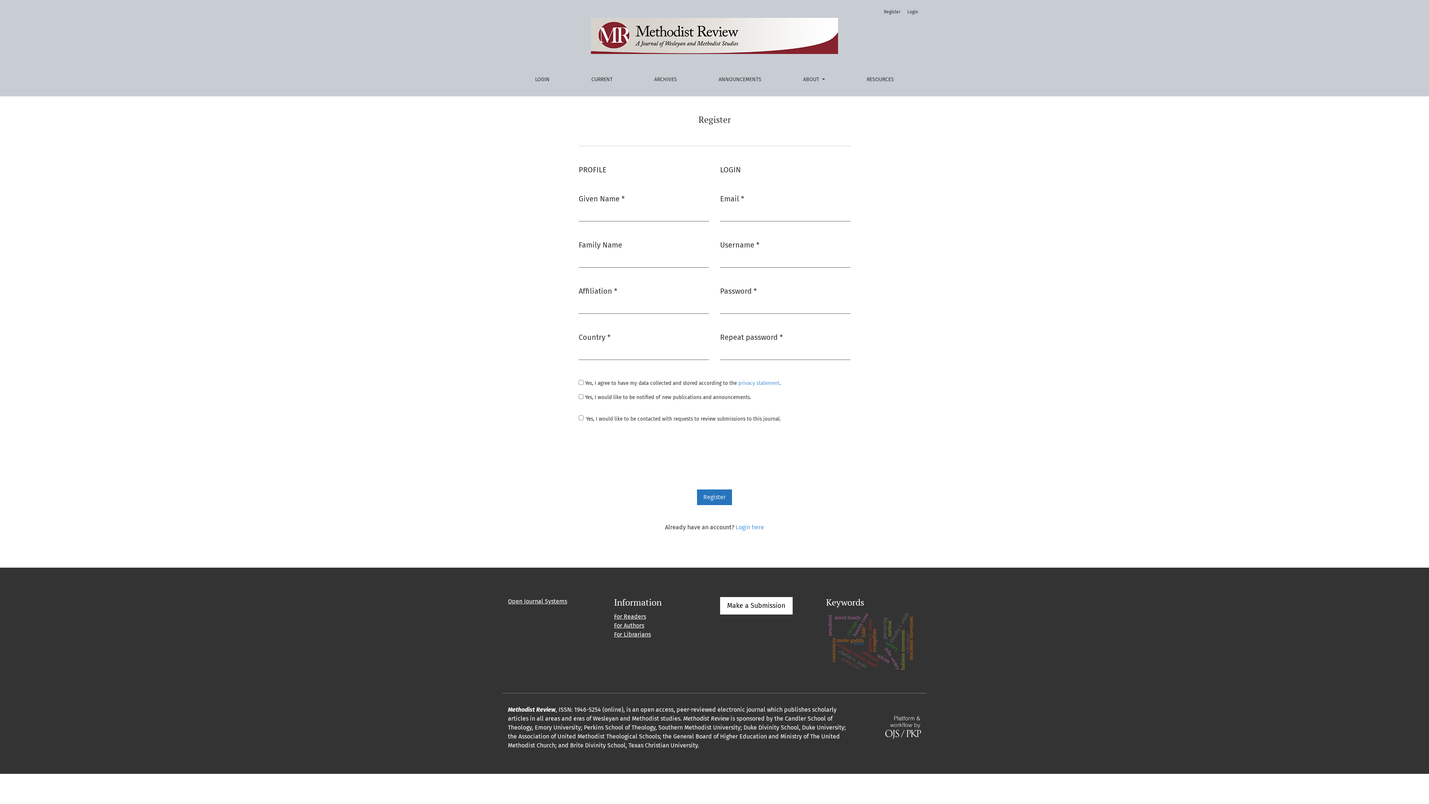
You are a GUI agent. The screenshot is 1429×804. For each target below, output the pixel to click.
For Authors (629, 625)
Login (542, 79)
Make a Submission (756, 606)
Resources (880, 79)
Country (595, 337)
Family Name (600, 244)
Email (732, 198)
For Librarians (632, 634)
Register (892, 12)
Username (740, 244)
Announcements (740, 79)
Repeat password (751, 337)
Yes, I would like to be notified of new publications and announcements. (667, 397)
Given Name (602, 198)
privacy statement (759, 383)
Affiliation (598, 291)
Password (738, 291)
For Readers (630, 616)
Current (602, 79)
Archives (665, 79)
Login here (750, 527)
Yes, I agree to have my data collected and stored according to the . (682, 383)
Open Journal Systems (537, 601)
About (812, 79)
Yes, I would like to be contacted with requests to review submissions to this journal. (683, 419)
